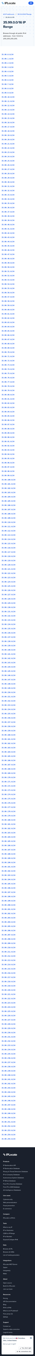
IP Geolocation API (9, 1165)
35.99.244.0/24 (8, 1092)
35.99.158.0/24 (8, 726)
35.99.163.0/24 (8, 748)
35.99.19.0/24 (8, 135)
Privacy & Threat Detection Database (15, 1171)
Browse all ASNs (8, 1252)
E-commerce (7, 1209)
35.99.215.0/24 (8, 969)
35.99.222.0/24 (8, 999)
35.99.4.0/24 (7, 71)
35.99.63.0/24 (8, 322)
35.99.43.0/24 (8, 237)
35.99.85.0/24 (8, 416)
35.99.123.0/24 (8, 578)
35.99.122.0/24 (8, 573)
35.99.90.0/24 (8, 437)
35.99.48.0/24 (8, 259)
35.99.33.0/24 (8, 195)
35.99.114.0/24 (8, 539)
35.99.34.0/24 (8, 199)
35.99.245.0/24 (8, 1096)
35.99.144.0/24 (8, 667)
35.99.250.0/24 (8, 1118)
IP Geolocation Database (11, 1168)
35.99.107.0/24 (8, 509)
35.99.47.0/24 (8, 254)
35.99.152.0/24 (8, 701)
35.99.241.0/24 (8, 1079)
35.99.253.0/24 (8, 1130)
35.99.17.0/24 (8, 127)
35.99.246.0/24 (8, 1101)
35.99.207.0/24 (8, 935)
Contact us (6, 1326)
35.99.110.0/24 (8, 522)
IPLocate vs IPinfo (9, 1218)
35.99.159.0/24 (8, 731)
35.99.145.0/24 (8, 671)
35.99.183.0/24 (8, 833)
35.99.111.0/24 (8, 526)
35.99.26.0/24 (8, 165)
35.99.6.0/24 (7, 80)
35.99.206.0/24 (8, 930)
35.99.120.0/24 (8, 565)
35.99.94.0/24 (8, 454)
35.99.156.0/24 (8, 718)
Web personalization (10, 1202)
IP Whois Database (9, 1181)
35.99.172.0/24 (8, 786)
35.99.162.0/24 (8, 743)
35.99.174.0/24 (8, 794)
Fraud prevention (9, 1205)
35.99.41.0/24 (8, 229)
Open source (7, 1283)
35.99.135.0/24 (8, 629)
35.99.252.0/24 (8, 1126)
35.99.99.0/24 (8, 475)
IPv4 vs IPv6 (7, 1308)
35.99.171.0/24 (8, 782)
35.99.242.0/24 (8, 1084)
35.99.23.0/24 (8, 152)
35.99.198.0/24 (8, 896)
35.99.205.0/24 (8, 926)
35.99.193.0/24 (8, 875)
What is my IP (7, 1227)
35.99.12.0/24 (8, 105)
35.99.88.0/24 (8, 429)
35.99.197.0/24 (8, 892)
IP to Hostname (8, 1230)
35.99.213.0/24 (8, 960)
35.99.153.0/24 (8, 705)
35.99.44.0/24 (8, 242)
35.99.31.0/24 (8, 186)
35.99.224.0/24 (8, 1007)
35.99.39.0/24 (8, 220)
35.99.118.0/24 (8, 556)
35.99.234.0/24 (8, 1050)
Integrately (6, 1270)
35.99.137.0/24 (8, 637)
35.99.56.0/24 (8, 293)
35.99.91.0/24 (8, 441)
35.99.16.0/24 (8, 122)
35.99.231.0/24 (8, 1037)
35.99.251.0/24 (8, 1122)
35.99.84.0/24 (8, 412)
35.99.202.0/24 (8, 913)
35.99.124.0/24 (8, 582)
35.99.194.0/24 (8, 879)
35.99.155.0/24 (8, 714)
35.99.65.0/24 (8, 331)
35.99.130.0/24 (8, 607)
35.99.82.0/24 (8, 403)
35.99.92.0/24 (8, 446)
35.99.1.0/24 (7, 59)
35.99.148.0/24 (8, 684)
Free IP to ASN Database (11, 1187)
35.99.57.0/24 (8, 297)
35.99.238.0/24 (8, 1067)
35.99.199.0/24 (8, 901)
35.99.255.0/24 (8, 1139)
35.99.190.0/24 (8, 862)
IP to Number (7, 1236)
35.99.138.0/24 (8, 641)
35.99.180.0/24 (8, 820)
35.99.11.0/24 (8, 101)
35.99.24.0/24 (8, 157)
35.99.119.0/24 (8, 561)
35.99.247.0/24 (8, 1105)
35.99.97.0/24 (8, 467)
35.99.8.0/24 (7, 88)
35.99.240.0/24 (8, 1075)
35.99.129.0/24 (8, 603)
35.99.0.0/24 (7, 54)
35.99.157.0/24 (8, 722)
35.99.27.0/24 (8, 169)
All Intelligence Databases (12, 1190)
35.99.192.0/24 (8, 871)
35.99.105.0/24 (8, 501)
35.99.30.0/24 (8, 182)
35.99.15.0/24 (8, 118)
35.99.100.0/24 (8, 480)
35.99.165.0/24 (8, 756)
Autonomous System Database (13, 1178)
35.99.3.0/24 (7, 67)
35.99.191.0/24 (8, 867)
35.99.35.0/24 (8, 203)
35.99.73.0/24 (8, 365)
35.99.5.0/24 (7, 76)
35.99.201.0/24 (8, 909)
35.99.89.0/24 (8, 433)
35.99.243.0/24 (8, 1088)
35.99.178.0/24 (8, 811)
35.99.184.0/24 (8, 837)
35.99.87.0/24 (8, 424)
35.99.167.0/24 (8, 765)
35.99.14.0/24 (8, 114)
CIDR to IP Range (9, 1233)
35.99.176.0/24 (8, 803)
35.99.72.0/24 (8, 361)
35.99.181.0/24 (8, 824)
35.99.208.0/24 (8, 939)
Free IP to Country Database (12, 1184)
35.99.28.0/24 (8, 174)
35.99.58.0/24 (8, 301)
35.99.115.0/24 (8, 543)
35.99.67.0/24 (8, 339)
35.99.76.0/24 (8, 378)
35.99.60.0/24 (8, 310)
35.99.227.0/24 (8, 1020)
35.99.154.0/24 (8, 709)
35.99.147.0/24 (8, 680)
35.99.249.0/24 (8, 1113)
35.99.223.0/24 (8, 1003)
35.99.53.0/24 (8, 280)
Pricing (5, 1298)
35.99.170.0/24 (8, 777)
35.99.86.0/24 (8, 420)
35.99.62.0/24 (8, 318)
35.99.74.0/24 (8, 369)
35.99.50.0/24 (8, 267)
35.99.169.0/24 (8, 773)
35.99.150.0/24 (8, 692)
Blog (4, 1304)
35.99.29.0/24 (8, 178)
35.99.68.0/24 (8, 344)
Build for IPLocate (9, 1286)
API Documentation (9, 1301)
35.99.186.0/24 (8, 845)
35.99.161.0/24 (8, 739)
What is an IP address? (10, 1311)
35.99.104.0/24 (8, 497)
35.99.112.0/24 (8, 531)
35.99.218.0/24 (8, 982)
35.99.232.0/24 (8, 1041)
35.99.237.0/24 (8, 1062)
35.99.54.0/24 (8, 284)
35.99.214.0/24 (8, 965)
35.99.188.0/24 (8, 854)
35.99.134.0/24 (8, 624)
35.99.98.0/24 (8, 471)
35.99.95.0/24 (8, 458)
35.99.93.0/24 (8, 450)
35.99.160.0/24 (8, 735)
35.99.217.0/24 (8, 977)
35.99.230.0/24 (8, 1033)
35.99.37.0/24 (8, 212)
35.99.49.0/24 (8, 263)
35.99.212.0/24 (8, 956)
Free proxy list (8, 1314)
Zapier (5, 1267)
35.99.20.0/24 (8, 139)
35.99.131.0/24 (8, 612)
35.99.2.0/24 (7, 63)
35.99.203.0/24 (8, 918)
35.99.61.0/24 (8, 314)
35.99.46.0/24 (8, 250)
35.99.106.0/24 (8, 505)
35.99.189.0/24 (8, 858)
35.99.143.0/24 (8, 663)
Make (5, 1273)
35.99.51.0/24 (8, 271)
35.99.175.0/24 (8, 799)
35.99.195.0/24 (8, 884)
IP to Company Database (11, 1175)
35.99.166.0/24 (8, 760)
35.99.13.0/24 (8, 110)
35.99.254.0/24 (8, 1135)
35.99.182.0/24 (8, 828)
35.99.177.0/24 (8, 807)
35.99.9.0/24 (7, 93)
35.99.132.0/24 (8, 616)
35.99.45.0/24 (8, 246)
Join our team (7, 1289)
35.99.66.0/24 (8, 335)
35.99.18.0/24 (8, 131)
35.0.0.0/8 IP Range (25, 14)
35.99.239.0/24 (8, 1071)
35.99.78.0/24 (8, 386)
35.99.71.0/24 (8, 356)
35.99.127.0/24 (8, 595)
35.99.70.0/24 (8, 352)
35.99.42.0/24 (8, 233)
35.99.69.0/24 (8, 348)
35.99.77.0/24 (8, 382)
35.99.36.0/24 (8, 208)
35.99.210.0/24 (8, 947)
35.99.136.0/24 (8, 633)
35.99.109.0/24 (8, 518)
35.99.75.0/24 (8, 373)
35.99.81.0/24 (8, 399)
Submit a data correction (11, 1329)
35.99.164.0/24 (8, 752)
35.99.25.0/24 (8, 161)
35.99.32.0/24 (8, 191)
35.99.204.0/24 (8, 922)
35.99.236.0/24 (8, 1058)
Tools (5, 1223)
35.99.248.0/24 (8, 1109)
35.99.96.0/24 (8, 463)
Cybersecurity (8, 1199)
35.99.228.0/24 (8, 1024)
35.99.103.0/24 (8, 492)
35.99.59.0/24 (8, 305)
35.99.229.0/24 (8, 1028)
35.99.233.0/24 (8, 1045)
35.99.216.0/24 (8, 973)
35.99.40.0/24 (8, 225)
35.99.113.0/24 (8, 535)
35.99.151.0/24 (8, 697)
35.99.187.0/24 (8, 850)
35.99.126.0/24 (8, 590)
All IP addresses (8, 14)
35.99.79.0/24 (8, 390)
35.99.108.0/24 (8, 514)
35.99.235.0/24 (8, 1054)
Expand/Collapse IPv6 (10, 1239)
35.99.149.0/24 (8, 688)
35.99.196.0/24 (8, 888)
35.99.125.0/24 (8, 586)
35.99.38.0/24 (8, 216)
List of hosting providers (11, 1255)
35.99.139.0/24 (8, 646)
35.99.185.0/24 (8, 841)
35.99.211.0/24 (8, 952)
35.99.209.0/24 (8, 943)
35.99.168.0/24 (8, 769)
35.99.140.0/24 (8, 650)
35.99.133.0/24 (8, 620)
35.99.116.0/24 (8, 548)
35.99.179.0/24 (8, 816)
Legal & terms (7, 1332)
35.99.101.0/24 (8, 484)
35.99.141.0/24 (8, 654)
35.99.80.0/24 (8, 395)
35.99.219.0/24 (8, 986)
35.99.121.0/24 (8, 569)
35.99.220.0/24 (8, 990)
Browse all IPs (7, 1249)
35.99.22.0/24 (8, 148)
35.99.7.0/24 (7, 84)
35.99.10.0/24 (8, 97)
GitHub (5, 1317)
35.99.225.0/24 (8, 1011)
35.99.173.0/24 (8, 790)
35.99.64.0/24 (8, 327)
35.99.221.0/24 (8, 994)
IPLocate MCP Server (10, 1264)
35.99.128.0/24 (8, 599)
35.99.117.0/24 (8, 552)
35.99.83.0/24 (8, 407)
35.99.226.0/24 (8, 1016)
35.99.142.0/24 (8, 658)
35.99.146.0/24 (8, 675)
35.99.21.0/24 (8, 144)
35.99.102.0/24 (8, 488)
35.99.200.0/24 (8, 905)
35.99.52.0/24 (8, 276)
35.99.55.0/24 (8, 288)
